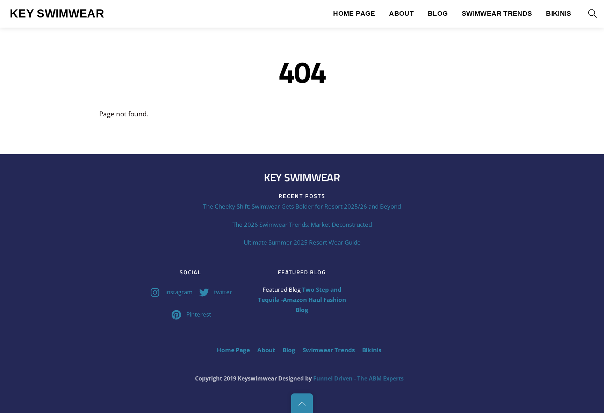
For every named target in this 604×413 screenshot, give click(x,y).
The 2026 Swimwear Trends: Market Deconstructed (302, 224)
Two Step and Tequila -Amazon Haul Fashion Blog (302, 299)
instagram (178, 292)
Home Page (354, 13)
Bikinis (558, 13)
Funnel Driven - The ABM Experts (358, 378)
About (401, 13)
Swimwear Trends (497, 13)
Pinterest (198, 314)
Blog (438, 13)
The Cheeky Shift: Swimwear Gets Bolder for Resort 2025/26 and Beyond (302, 206)
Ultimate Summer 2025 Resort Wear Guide (302, 242)
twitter (222, 292)
